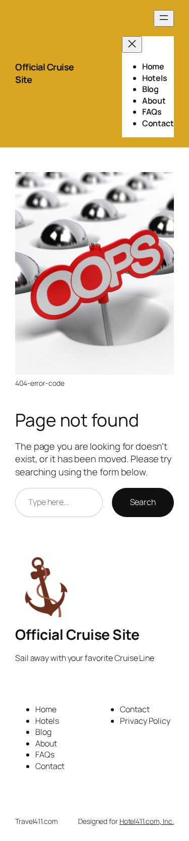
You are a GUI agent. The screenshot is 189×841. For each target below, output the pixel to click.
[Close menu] (132, 44)
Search (143, 502)
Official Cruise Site (77, 634)
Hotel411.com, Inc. (146, 821)
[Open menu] (164, 18)
